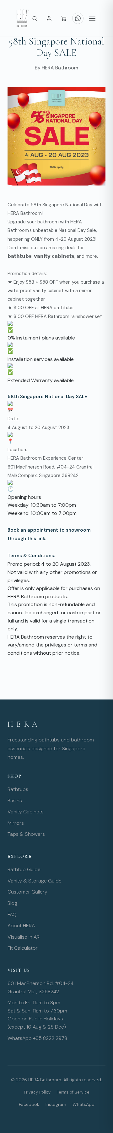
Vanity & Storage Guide (35, 880)
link (41, 538)
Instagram (56, 1104)
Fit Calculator (23, 948)
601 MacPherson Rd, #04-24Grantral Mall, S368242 (40, 987)
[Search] (34, 18)
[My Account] (49, 18)
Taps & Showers (26, 834)
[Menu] (92, 18)
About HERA (21, 925)
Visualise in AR (24, 937)
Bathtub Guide (24, 869)
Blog (12, 903)
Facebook (29, 1104)
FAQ (12, 914)
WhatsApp (83, 1104)
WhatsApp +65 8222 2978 (37, 1038)
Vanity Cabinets (26, 811)
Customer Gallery (27, 891)
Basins (15, 800)
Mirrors (16, 823)
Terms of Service (73, 1092)
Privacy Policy (37, 1092)
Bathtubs (18, 789)
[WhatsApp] (77, 18)
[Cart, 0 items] (63, 18)
